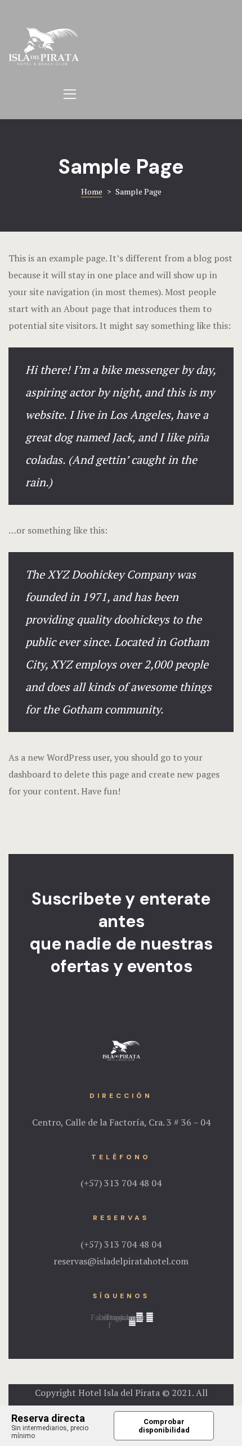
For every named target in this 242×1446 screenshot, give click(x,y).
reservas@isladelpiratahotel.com (121, 1261)
